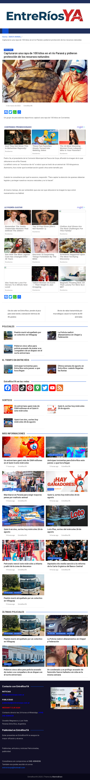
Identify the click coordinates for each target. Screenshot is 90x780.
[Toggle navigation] (11, 30)
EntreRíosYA (28, 106)
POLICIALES (17, 592)
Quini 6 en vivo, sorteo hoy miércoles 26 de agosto (26, 420)
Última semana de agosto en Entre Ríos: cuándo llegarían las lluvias (71, 368)
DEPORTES (7, 558)
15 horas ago (10, 604)
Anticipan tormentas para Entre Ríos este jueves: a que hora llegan (27, 368)
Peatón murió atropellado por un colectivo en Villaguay (27, 333)
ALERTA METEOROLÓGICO (55, 455)
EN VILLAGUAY (8, 592)
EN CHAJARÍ (51, 633)
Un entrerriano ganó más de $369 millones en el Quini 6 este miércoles (27, 408)
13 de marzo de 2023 (13, 106)
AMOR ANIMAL (8, 50)
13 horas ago (53, 466)
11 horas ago (10, 466)
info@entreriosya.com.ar (13, 695)
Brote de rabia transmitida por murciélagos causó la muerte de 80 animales (67, 314)
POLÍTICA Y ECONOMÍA (54, 558)
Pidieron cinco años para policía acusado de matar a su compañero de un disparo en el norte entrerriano (28, 349)
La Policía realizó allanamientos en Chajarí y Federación (70, 334)
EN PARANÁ (17, 489)
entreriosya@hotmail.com (13, 767)
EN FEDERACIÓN (60, 633)
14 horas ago (53, 501)
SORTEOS (7, 455)
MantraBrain (57, 777)
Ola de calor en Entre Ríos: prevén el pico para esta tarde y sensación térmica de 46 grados (24, 314)
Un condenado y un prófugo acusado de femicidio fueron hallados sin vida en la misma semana (65, 672)
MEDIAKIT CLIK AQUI (11, 708)
